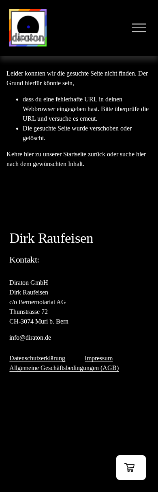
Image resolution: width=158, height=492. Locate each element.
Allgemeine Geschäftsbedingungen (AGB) (64, 367)
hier (29, 154)
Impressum (99, 358)
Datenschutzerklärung (37, 358)
